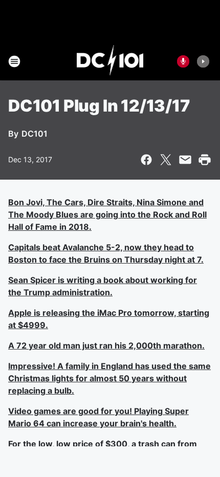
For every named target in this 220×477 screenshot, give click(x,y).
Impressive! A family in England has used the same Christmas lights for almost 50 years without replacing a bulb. (109, 378)
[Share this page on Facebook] (146, 160)
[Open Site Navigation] (14, 61)
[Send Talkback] (183, 61)
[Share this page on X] (166, 160)
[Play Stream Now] (203, 61)
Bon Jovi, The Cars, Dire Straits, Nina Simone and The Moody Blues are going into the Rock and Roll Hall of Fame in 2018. (107, 214)
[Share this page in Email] (185, 160)
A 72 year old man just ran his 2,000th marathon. (106, 345)
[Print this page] (204, 160)
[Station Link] (110, 61)
